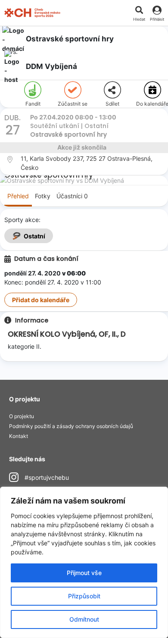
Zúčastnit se (72, 103)
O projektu (21, 416)
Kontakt (18, 436)
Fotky (42, 196)
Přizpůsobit (84, 596)
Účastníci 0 (72, 196)
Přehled (18, 196)
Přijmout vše (84, 572)
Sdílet (112, 103)
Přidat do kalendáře (40, 299)
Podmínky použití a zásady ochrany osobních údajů (71, 426)
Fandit (32, 103)
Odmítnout (84, 619)
